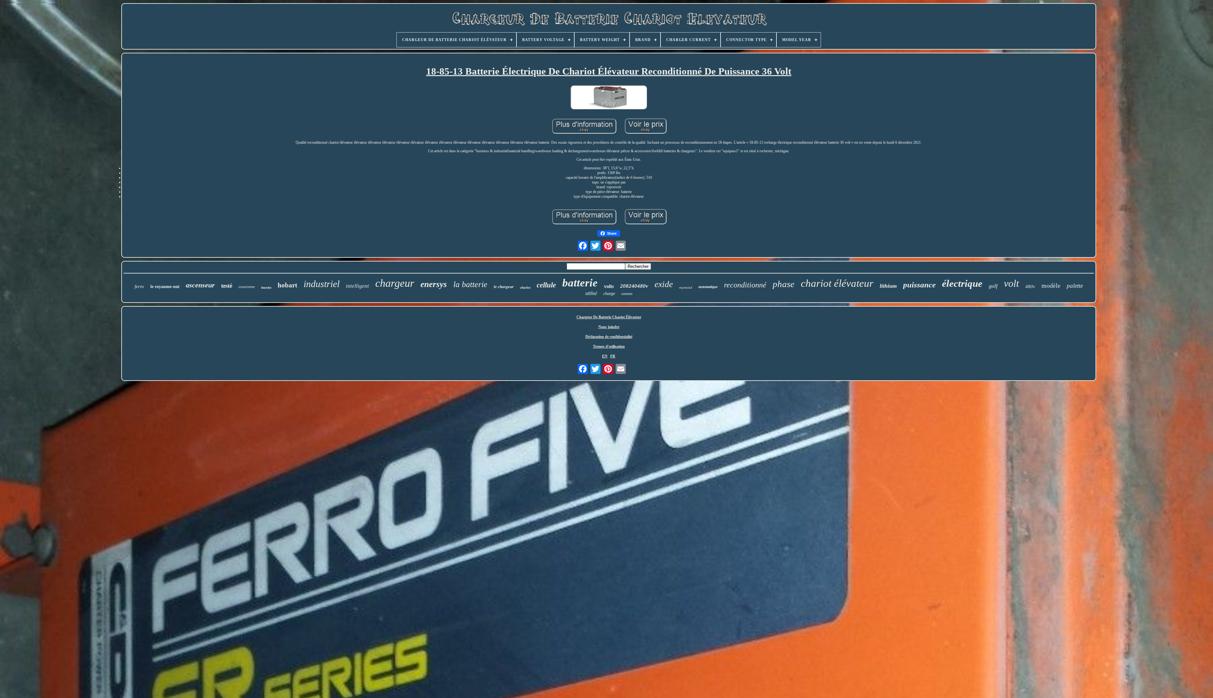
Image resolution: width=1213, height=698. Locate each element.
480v (1030, 286)
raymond (685, 287)
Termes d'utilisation (609, 346)
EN (604, 356)
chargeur (394, 283)
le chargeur (504, 286)
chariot (525, 287)
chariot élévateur (837, 283)
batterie (580, 283)
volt (1011, 283)
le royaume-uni (164, 286)
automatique (708, 287)
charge (609, 293)
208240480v (634, 286)
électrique (962, 283)
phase (783, 284)
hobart (287, 285)
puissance (919, 284)
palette (1075, 285)
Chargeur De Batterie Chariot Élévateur (608, 317)
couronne (246, 286)
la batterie (470, 284)
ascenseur (200, 285)
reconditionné (745, 285)
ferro (139, 286)
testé (226, 285)
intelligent (357, 286)
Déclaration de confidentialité (608, 336)
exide (664, 284)
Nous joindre (608, 327)
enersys (433, 284)
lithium (888, 286)
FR (612, 356)
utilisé (591, 293)
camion (626, 294)
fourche (266, 287)
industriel (322, 284)
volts (609, 286)
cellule (546, 285)
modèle (1050, 285)
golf (993, 286)
